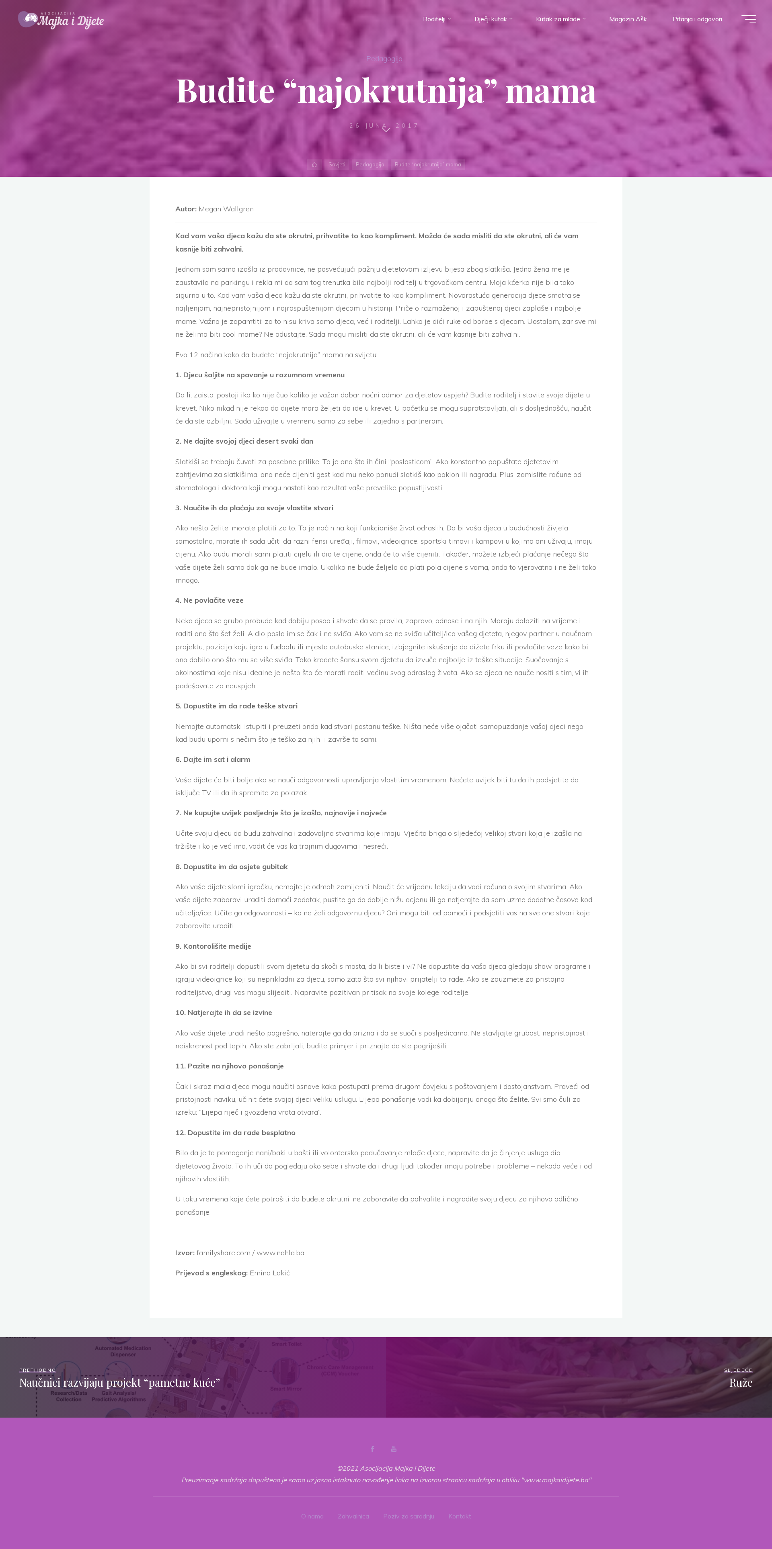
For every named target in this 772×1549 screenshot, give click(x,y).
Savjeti (337, 164)
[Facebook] (372, 1449)
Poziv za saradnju (408, 1516)
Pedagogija (384, 58)
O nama (312, 1516)
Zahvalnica (353, 1516)
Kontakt (459, 1516)
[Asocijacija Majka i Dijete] (61, 19)
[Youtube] (393, 1449)
